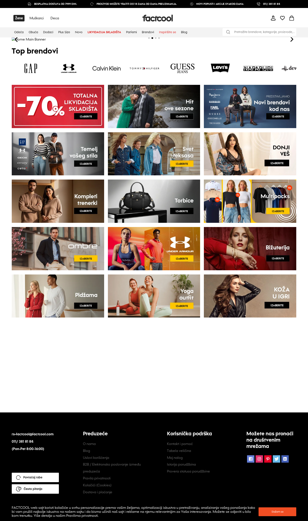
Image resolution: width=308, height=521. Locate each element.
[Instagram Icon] (259, 459)
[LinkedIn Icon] (285, 459)
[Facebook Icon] (250, 459)
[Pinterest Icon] (268, 459)
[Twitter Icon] (276, 459)
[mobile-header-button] (273, 18)
